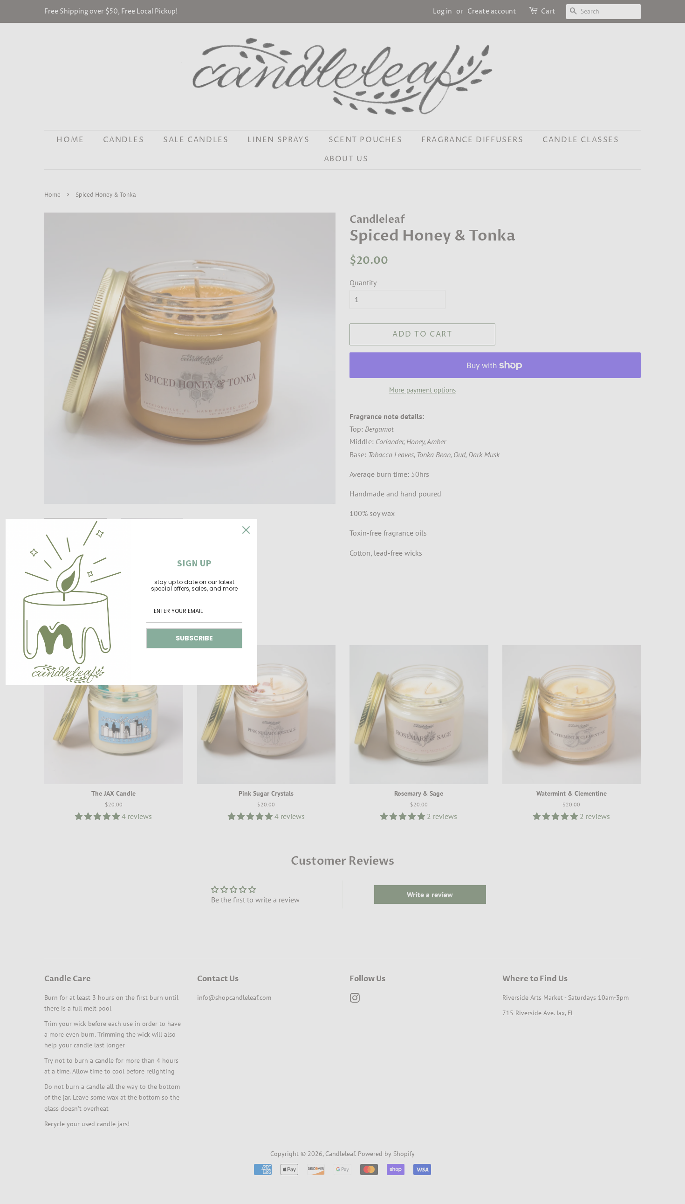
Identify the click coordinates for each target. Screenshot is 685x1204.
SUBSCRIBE (194, 638)
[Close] (246, 530)
